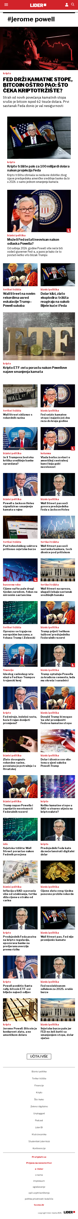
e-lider (39, 1169)
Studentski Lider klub (39, 1141)
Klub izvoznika (39, 1134)
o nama (39, 1174)
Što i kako (39, 1099)
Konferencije (39, 1148)
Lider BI (39, 1127)
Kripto (39, 1092)
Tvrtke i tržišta (39, 1078)
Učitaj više (39, 1056)
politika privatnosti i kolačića (39, 1198)
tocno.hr (39, 1204)
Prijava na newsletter (39, 1163)
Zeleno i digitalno (39, 1106)
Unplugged (39, 1113)
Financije (39, 1085)
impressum (39, 1180)
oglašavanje (39, 1186)
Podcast (39, 1120)
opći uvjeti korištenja (39, 1192)
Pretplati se (39, 1157)
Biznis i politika (39, 1071)
